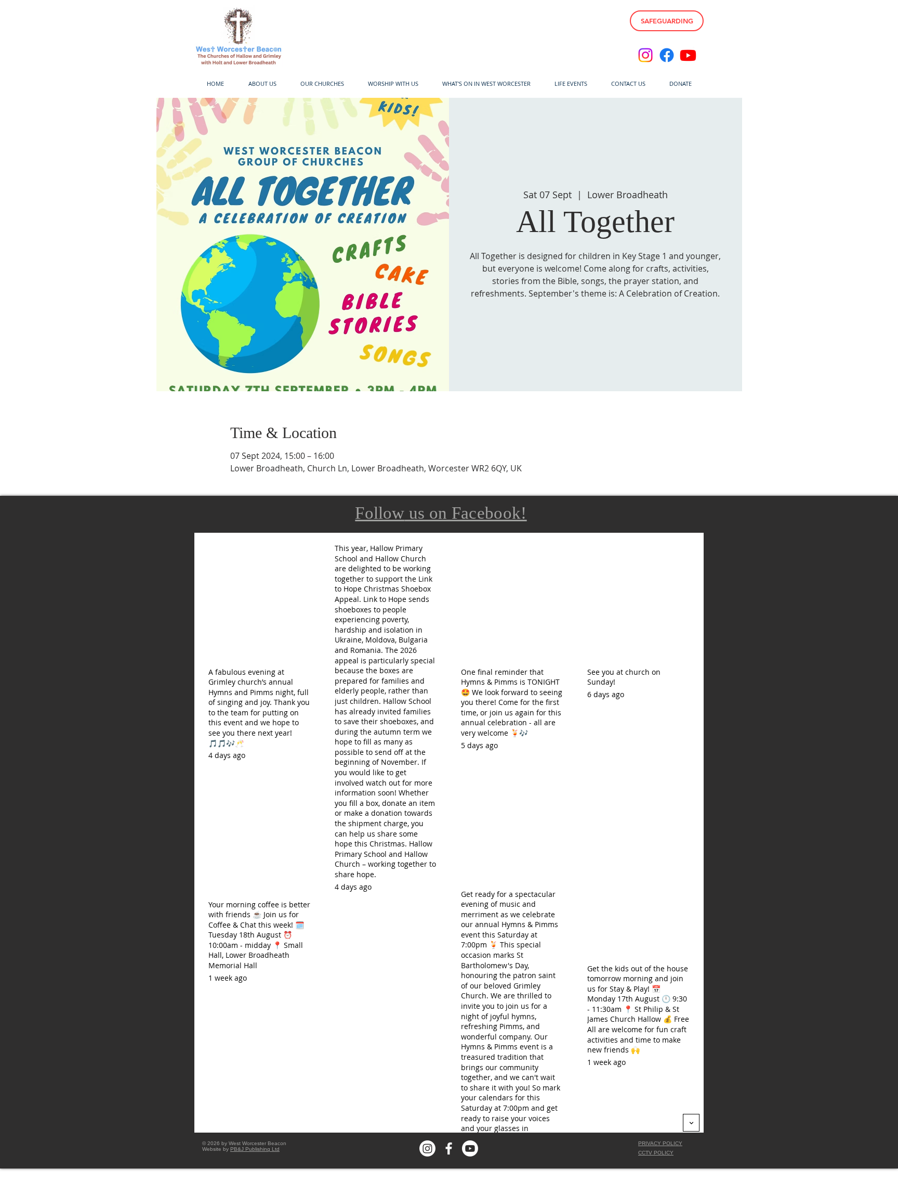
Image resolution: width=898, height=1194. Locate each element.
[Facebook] (666, 55)
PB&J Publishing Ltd (255, 1149)
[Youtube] (688, 55)
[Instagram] (645, 55)
